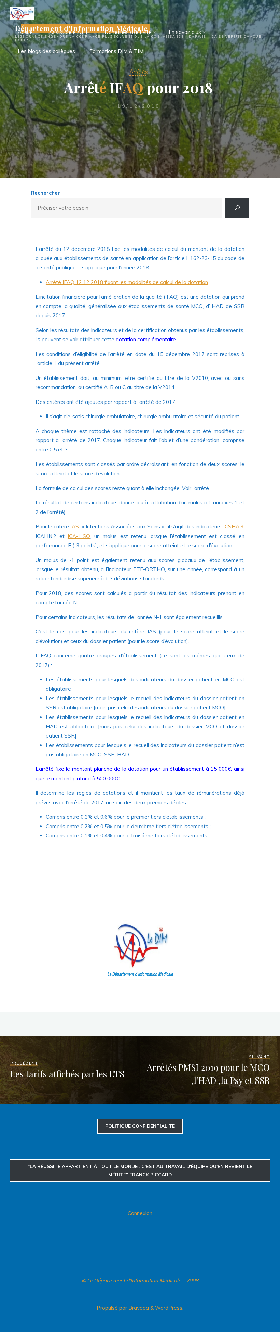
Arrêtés (138, 71)
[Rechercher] (237, 208)
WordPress (168, 1308)
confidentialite (140, 1126)
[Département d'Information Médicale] (22, 13)
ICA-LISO (79, 536)
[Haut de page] (253, 1305)
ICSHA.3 (233, 526)
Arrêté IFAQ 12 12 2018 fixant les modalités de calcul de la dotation (127, 282)
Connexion (140, 1213)
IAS (75, 526)
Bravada (138, 1308)
